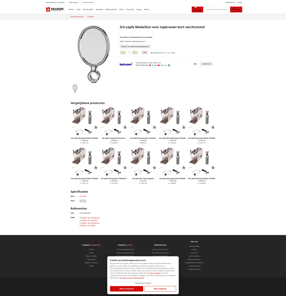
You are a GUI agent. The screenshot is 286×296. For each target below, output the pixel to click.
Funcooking (130, 9)
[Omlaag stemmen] (135, 52)
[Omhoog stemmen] (123, 52)
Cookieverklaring (194, 266)
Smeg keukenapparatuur (125, 253)
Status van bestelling (160, 256)
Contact (240, 2)
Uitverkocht (206, 64)
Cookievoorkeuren (194, 269)
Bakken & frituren (111, 9)
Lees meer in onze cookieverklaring (131, 278)
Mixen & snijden (88, 9)
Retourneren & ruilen (160, 249)
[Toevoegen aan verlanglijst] (144, 52)
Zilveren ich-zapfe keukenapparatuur (135, 46)
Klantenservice (230, 2)
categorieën (95, 245)
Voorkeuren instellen (143, 283)
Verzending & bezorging (160, 253)
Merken (146, 9)
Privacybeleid (189, 263)
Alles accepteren (127, 289)
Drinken (71, 9)
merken (129, 245)
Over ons (194, 253)
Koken (78, 9)
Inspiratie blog (194, 246)
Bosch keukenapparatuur (125, 256)
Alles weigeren (160, 289)
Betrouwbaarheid (194, 259)
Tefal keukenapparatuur (125, 249)
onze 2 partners (155, 273)
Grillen (121, 9)
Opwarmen (99, 9)
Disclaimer (200, 263)
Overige (139, 9)
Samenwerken (194, 256)
